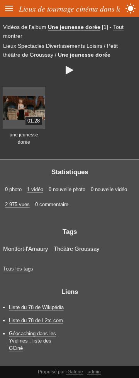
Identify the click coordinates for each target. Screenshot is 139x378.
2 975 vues (17, 204)
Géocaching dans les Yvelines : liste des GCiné (32, 341)
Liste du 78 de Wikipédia (36, 307)
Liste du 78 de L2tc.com (36, 320)
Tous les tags (18, 269)
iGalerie (74, 372)
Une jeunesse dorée (74, 27)
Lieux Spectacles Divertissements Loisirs (52, 46)
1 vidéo (35, 189)
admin (94, 372)
